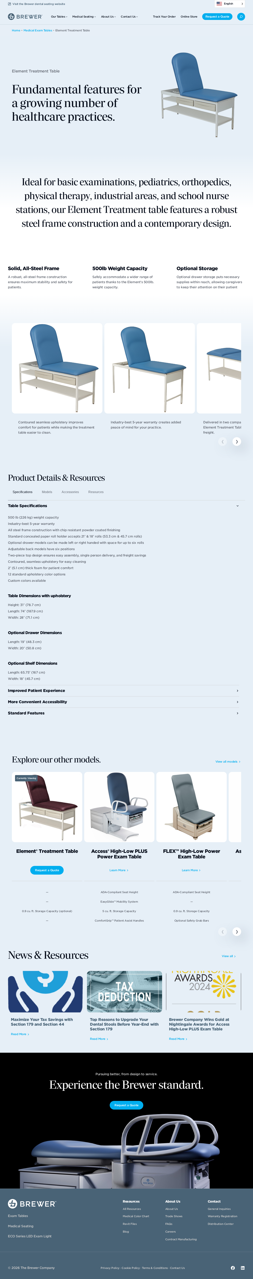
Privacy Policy (110, 1268)
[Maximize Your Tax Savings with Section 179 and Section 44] (45, 1008)
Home (16, 30)
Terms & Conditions (155, 1268)
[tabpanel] (123, 609)
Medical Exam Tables (38, 30)
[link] (57, 382)
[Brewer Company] (25, 16)
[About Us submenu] (115, 16)
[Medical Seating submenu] (95, 16)
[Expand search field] (241, 17)
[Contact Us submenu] (137, 16)
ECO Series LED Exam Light (30, 1236)
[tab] (22, 493)
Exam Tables (18, 1216)
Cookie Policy (131, 1268)
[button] (236, 441)
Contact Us (177, 1268)
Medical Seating (20, 1226)
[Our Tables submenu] (66, 16)
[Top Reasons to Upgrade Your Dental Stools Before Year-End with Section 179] (124, 1008)
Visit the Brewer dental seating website (38, 4)
